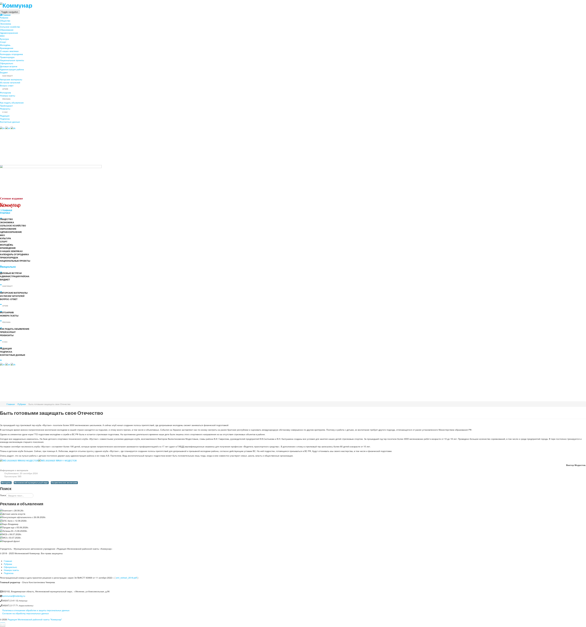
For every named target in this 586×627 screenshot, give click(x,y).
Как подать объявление (12, 102)
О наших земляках (9, 51)
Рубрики (4, 17)
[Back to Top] (2, 624)
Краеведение (6, 48)
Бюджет (4, 72)
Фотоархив (5, 92)
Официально (6, 63)
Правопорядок (7, 57)
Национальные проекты (12, 60)
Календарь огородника (11, 54)
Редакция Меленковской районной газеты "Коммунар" (35, 619)
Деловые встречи (8, 66)
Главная (6, 15)
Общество (5, 20)
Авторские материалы (11, 79)
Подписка (5, 118)
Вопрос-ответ (6, 85)
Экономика (5, 23)
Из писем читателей (10, 82)
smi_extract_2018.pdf (126, 577)
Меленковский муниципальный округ (31, 482)
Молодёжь (5, 44)
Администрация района (12, 69)
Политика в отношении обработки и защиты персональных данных (35, 610)
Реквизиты (5, 108)
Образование (6, 29)
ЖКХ (2, 35)
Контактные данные (10, 121)
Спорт (3, 41)
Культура (4, 38)
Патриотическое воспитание (64, 482)
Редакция (4, 115)
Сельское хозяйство (10, 26)
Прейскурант (6, 105)
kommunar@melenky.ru (13, 595)
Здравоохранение (9, 32)
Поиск (3, 495)
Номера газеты (7, 95)
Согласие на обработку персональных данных (25, 613)
